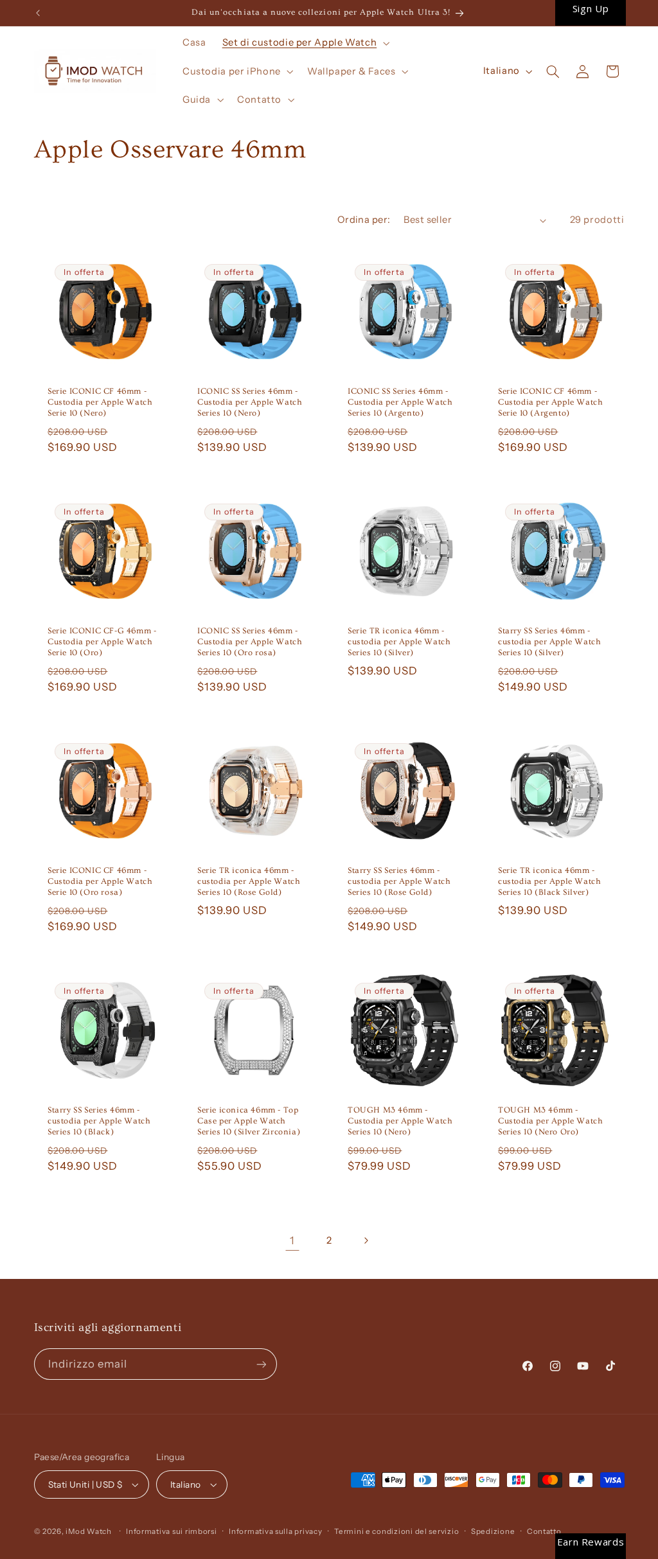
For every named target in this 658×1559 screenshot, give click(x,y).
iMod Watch (88, 1531)
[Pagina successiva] (365, 1240)
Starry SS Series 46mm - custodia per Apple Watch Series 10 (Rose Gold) (399, 881)
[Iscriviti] (261, 1364)
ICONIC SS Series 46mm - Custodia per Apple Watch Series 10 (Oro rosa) (249, 641)
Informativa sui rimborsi (171, 1531)
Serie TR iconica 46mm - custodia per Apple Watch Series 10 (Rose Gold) (248, 881)
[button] (304, 43)
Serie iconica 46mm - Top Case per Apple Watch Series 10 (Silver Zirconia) (248, 1120)
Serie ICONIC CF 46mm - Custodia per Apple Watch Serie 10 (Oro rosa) (100, 881)
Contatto (544, 1531)
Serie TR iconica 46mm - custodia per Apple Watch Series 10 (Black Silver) (549, 881)
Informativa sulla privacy (275, 1531)
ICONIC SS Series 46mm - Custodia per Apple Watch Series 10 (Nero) (249, 402)
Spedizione (493, 1531)
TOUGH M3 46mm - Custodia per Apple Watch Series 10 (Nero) (400, 1120)
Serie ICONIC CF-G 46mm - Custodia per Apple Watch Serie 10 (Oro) (102, 641)
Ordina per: (364, 219)
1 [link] (292, 1240)
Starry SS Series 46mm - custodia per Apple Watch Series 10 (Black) (99, 1120)
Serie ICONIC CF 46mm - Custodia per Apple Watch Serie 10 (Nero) (100, 402)
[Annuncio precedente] (38, 13)
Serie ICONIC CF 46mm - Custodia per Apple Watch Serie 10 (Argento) (550, 402)
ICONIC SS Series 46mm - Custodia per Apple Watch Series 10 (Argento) (400, 402)
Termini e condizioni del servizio (396, 1531)
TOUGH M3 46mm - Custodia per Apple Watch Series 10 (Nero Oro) (550, 1120)
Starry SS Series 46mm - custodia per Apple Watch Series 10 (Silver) (549, 641)
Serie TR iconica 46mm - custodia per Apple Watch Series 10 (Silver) (399, 641)
